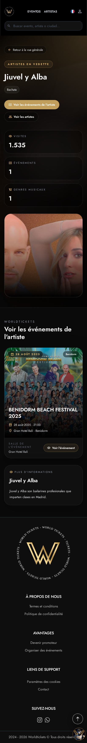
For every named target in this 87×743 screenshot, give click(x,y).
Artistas (50, 11)
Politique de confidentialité (43, 613)
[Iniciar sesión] (79, 11)
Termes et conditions (43, 606)
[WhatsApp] (47, 719)
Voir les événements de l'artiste (34, 105)
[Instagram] (39, 719)
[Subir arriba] (78, 719)
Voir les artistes (24, 117)
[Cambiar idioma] (73, 11)
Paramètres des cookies (43, 681)
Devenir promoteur (43, 642)
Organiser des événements (43, 650)
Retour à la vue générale (28, 50)
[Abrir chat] (79, 734)
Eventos (34, 11)
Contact (43, 689)
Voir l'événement (63, 448)
